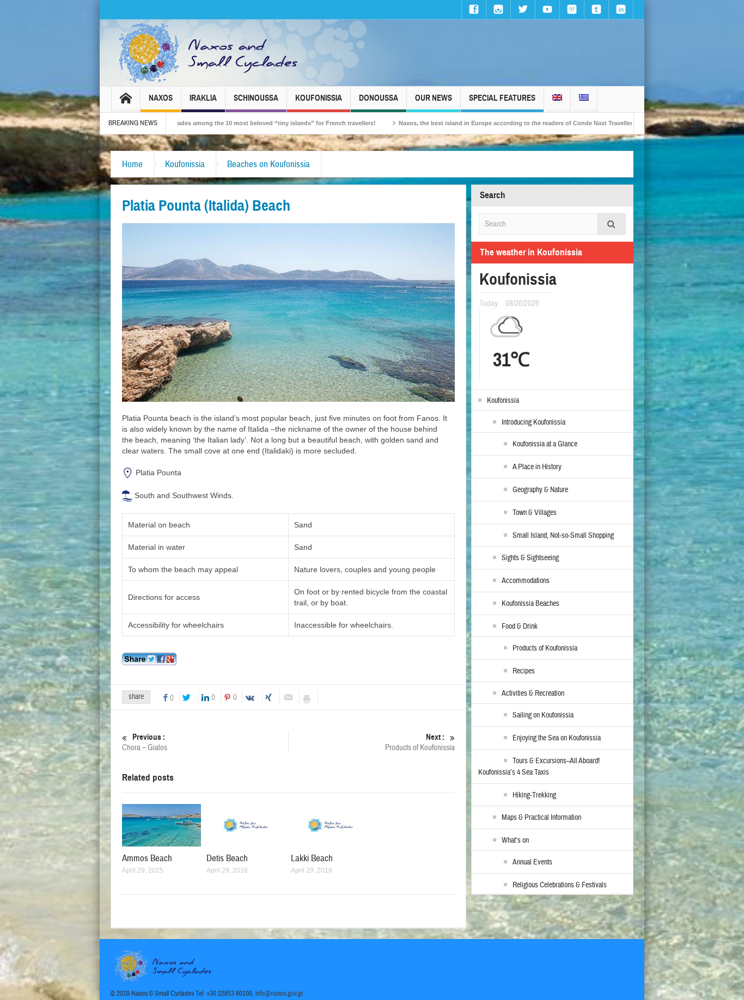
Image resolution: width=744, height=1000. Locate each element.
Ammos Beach (147, 858)
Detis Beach (227, 858)
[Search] (611, 224)
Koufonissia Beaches (530, 604)
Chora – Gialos (144, 742)
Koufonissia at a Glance (545, 444)
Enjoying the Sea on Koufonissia (557, 738)
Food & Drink (520, 626)
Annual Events (532, 862)
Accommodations (526, 581)
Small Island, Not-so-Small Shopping (563, 536)
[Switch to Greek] (584, 99)
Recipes (524, 671)
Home (132, 164)
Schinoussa (256, 98)
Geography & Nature (540, 490)
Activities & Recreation (533, 693)
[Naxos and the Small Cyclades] (209, 52)
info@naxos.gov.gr (279, 993)
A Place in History (537, 467)
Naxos (161, 98)
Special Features (502, 98)
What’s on (515, 840)
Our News (433, 98)
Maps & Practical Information (541, 818)
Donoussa (378, 98)
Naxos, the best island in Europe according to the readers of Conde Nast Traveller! (458, 123)
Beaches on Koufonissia (268, 164)
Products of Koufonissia (420, 742)
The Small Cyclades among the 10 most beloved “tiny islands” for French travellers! (196, 123)
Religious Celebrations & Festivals (560, 885)
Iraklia (203, 98)
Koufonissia (318, 98)
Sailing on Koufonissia (543, 715)
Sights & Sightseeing (530, 558)
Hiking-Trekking (534, 795)
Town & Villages (535, 513)
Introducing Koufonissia (533, 422)
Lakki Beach (312, 858)
